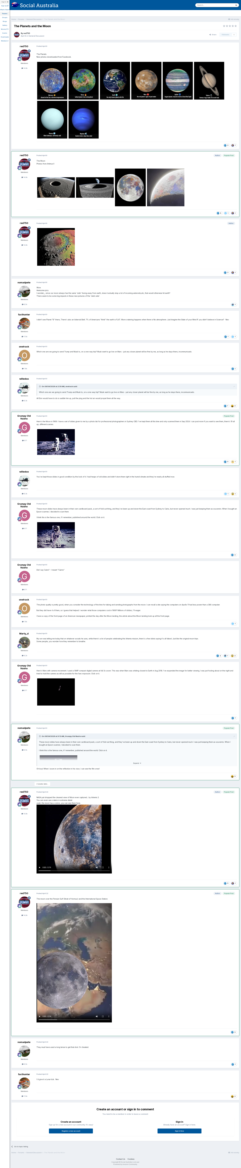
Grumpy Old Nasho (24, 417)
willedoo (24, 378)
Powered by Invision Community (125, 1164)
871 (25, 440)
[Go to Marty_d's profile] (24, 642)
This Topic (226, 5)
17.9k (25, 336)
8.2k (25, 656)
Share (213, 35)
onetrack (24, 346)
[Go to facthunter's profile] (24, 323)
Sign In (4, 2)
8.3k (25, 401)
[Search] (236, 5)
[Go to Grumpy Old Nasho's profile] (24, 427)
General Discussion (36, 36)
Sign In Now (179, 1131)
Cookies (131, 1159)
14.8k (25, 68)
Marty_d (24, 633)
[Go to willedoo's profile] (24, 387)
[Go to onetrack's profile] (24, 355)
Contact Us (120, 1159)
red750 (26, 33)
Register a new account (71, 1131)
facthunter (24, 314)
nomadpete (24, 282)
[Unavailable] (52, 80)
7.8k (25, 369)
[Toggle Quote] (40, 386)
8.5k (25, 304)
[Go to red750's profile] (16, 34)
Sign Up (4, 6)
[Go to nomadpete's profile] (24, 291)
